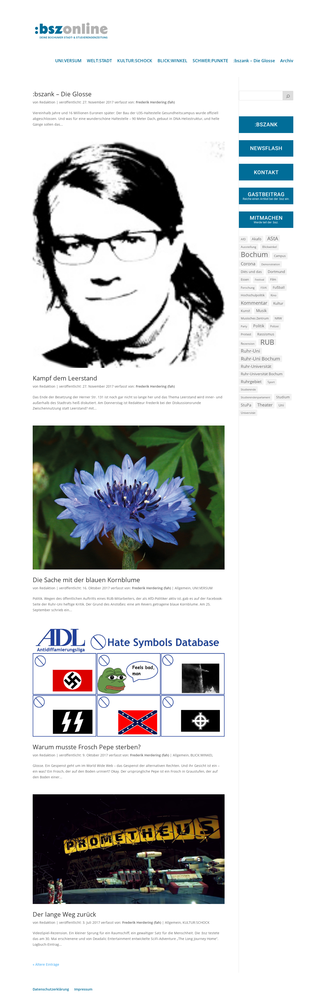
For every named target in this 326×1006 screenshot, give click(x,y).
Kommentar (254, 303)
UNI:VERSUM (68, 61)
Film (273, 279)
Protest (246, 334)
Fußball (279, 287)
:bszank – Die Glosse (254, 61)
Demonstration (270, 264)
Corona (248, 264)
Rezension (247, 343)
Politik (258, 325)
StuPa (246, 405)
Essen (245, 279)
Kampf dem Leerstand (65, 378)
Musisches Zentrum (255, 318)
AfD (243, 239)
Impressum (83, 989)
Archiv (286, 61)
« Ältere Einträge (46, 964)
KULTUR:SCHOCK (134, 61)
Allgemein (183, 588)
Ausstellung (248, 247)
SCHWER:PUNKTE (210, 61)
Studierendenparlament (255, 397)
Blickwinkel (269, 247)
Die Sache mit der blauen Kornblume (86, 579)
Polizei (274, 326)
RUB (267, 342)
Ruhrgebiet (251, 381)
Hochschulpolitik (253, 295)
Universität (248, 413)
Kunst (245, 310)
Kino (273, 295)
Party (244, 326)
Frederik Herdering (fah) (155, 102)
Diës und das (251, 272)
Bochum (254, 254)
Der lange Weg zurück (64, 914)
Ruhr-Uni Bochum (260, 358)
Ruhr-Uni (250, 351)
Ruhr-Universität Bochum (262, 373)
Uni (281, 405)
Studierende (248, 389)
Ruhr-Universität (256, 366)
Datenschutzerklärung (51, 989)
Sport (271, 382)
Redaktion (47, 102)
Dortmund (276, 271)
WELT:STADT (99, 61)
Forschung (248, 288)
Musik (261, 310)
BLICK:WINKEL (172, 61)
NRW (278, 318)
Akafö (256, 238)
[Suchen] (288, 95)
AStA (272, 238)
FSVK (264, 287)
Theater (265, 405)
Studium (283, 397)
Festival (259, 279)
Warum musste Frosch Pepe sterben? (87, 747)
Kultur (278, 303)
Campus (280, 256)
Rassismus (265, 334)
